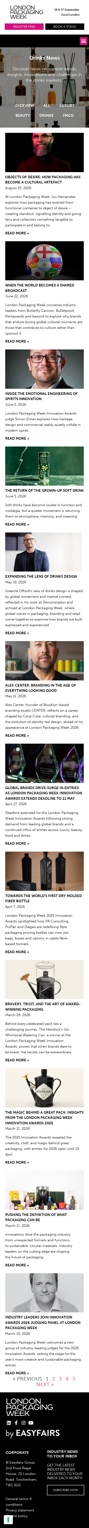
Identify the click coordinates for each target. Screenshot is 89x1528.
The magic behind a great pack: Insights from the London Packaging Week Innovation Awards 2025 (44, 1117)
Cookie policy (17, 1516)
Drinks (46, 115)
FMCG (68, 115)
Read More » (17, 233)
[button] (24, 26)
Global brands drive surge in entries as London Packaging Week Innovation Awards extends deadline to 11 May (43, 793)
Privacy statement (20, 1510)
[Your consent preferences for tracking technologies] (8, 1519)
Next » (45, 1384)
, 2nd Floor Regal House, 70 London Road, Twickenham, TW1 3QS (21, 1473)
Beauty (22, 115)
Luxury (67, 105)
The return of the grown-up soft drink (44, 490)
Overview (24, 105)
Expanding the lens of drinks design (41, 576)
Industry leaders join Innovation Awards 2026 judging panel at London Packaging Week (42, 1322)
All (46, 105)
